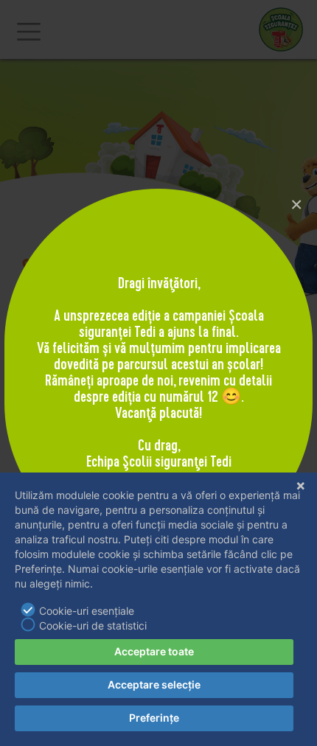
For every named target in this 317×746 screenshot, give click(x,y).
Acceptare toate (154, 651)
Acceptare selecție (154, 684)
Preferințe (154, 717)
